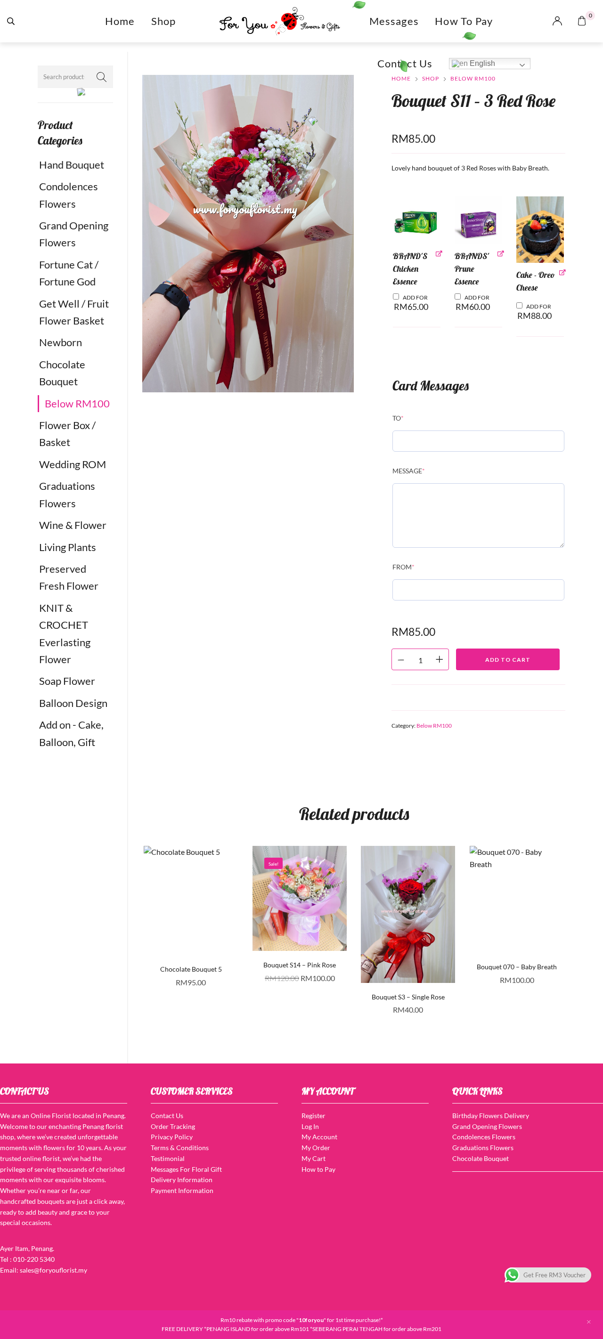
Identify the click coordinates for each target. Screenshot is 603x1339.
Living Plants (67, 547)
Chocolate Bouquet (62, 373)
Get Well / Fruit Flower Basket (74, 312)
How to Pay (464, 21)
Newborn (60, 342)
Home (120, 21)
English (481, 63)
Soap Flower (67, 680)
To (398, 418)
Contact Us (405, 63)
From (403, 567)
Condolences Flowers (68, 195)
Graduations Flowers (67, 494)
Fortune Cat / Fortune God (68, 273)
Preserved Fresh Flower (68, 577)
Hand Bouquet (71, 164)
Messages (394, 21)
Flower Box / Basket (67, 433)
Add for (411, 303)
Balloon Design (73, 703)
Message (408, 471)
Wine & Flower (72, 525)
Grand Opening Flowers (73, 234)
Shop (163, 21)
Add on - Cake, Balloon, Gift (71, 733)
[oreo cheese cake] (540, 229)
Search (101, 76)
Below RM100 (77, 403)
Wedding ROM (72, 464)
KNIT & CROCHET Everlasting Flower (64, 633)
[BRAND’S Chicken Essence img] (416, 220)
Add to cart (507, 659)
